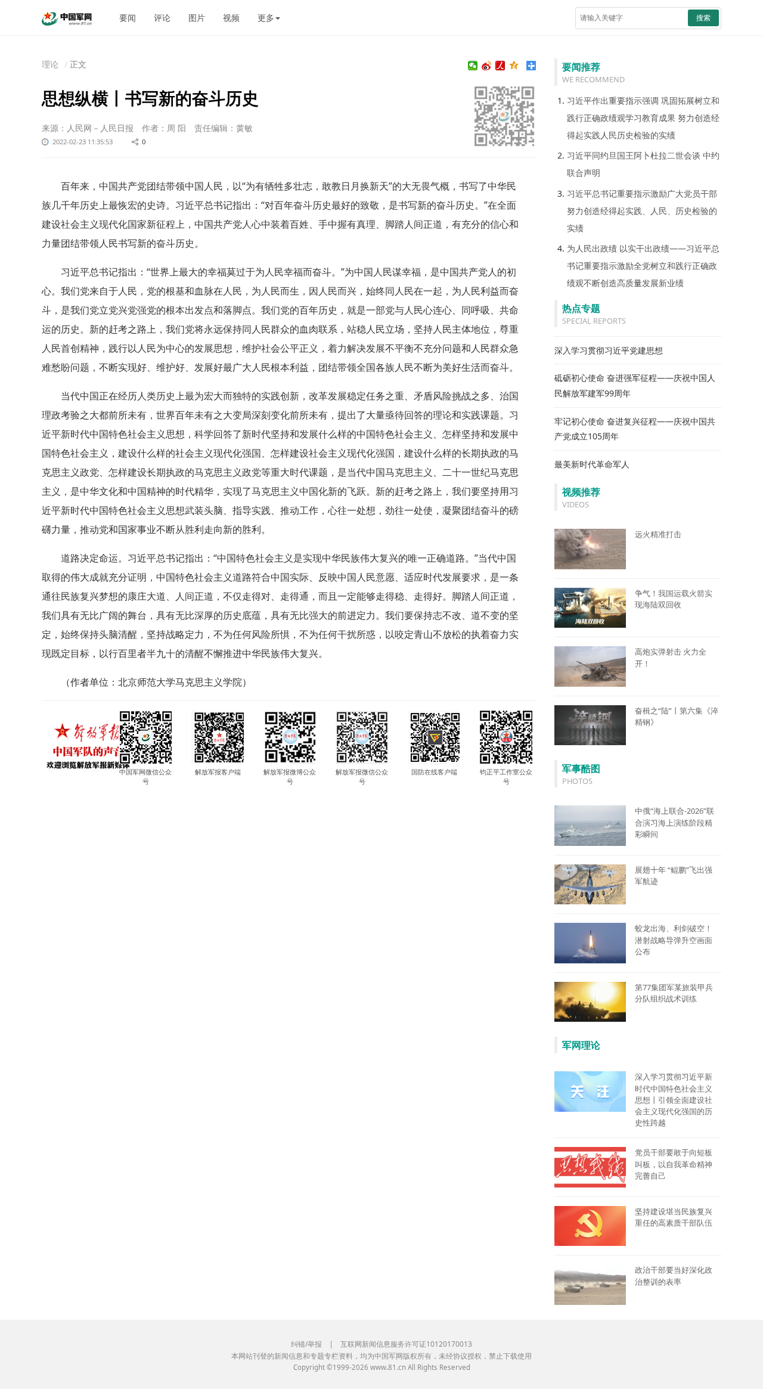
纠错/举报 (306, 1344)
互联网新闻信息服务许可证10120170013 (406, 1344)
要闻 (127, 17)
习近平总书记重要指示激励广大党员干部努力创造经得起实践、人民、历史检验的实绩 (642, 211)
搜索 (703, 18)
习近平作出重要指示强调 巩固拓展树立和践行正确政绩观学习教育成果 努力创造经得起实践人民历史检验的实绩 (643, 118)
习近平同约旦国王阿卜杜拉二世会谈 (633, 155)
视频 (231, 17)
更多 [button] (266, 17)
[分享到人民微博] (500, 65)
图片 (196, 17)
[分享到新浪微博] (487, 65)
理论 (50, 64)
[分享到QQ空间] (514, 65)
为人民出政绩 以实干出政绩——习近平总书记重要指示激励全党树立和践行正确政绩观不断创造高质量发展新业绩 (643, 266)
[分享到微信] (473, 65)
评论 (162, 17)
